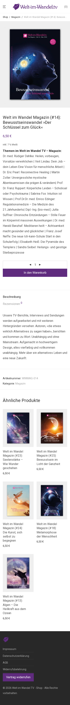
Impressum (9, 649)
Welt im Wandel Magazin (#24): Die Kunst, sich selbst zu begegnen (13, 532)
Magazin (15, 17)
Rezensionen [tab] (12, 304)
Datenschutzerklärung (16, 655)
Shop (5, 17)
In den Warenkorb (35, 272)
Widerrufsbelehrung (14, 669)
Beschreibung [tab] (12, 297)
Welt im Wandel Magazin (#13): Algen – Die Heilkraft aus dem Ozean (14, 605)
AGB (5, 662)
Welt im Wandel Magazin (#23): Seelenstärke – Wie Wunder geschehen (13, 460)
